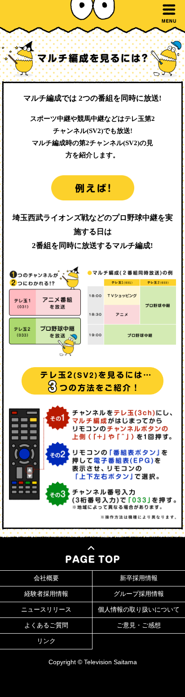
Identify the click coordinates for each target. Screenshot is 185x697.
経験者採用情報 (46, 593)
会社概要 (46, 578)
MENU (169, 13)
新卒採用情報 (139, 578)
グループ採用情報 (139, 593)
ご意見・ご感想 (139, 625)
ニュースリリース (46, 609)
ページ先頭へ (92, 554)
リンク (46, 640)
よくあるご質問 (46, 625)
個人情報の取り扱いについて (139, 609)
